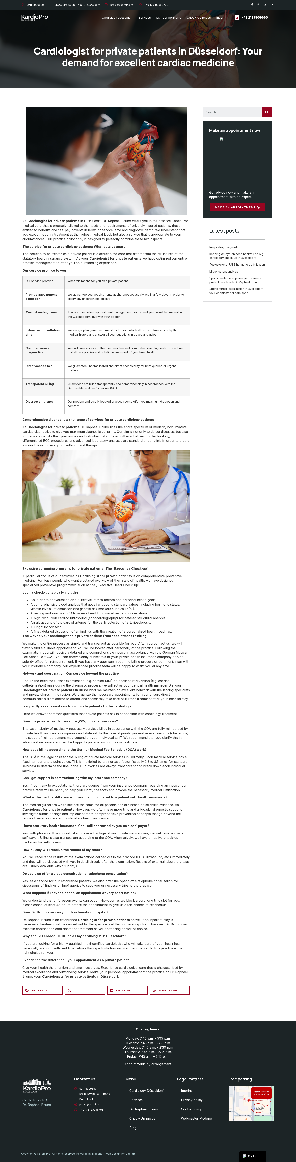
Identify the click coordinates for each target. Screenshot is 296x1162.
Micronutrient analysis (223, 271)
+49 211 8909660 (255, 17)
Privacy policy (192, 1100)
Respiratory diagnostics (225, 247)
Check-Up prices (199, 17)
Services (145, 17)
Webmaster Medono (196, 1118)
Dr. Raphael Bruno (168, 17)
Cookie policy (191, 1109)
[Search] (267, 112)
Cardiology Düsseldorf (117, 17)
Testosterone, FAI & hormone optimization (237, 264)
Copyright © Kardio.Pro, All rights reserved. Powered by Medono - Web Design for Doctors (78, 1153)
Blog (219, 17)
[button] (42, 990)
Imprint (186, 1091)
